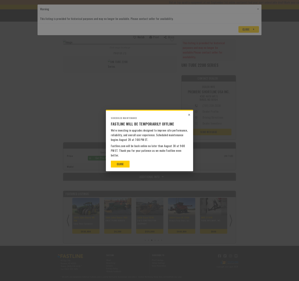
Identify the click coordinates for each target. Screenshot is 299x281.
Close (120, 164)
